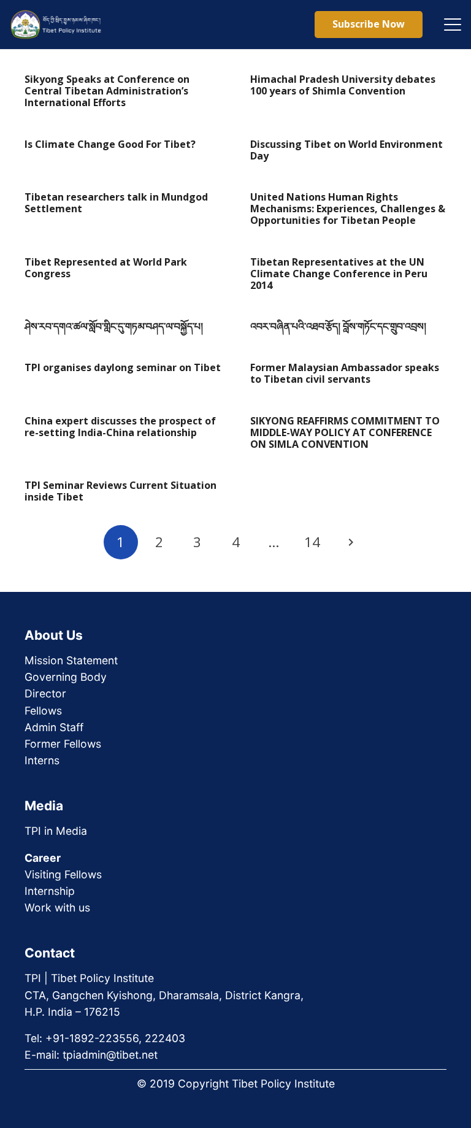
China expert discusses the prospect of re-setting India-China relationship (120, 426)
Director (45, 693)
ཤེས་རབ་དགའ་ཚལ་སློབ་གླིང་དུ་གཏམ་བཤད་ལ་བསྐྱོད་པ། (114, 326)
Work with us (57, 907)
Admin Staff (54, 727)
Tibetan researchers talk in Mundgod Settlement (116, 202)
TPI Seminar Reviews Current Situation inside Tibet (120, 491)
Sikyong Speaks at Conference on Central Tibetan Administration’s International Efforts (107, 90)
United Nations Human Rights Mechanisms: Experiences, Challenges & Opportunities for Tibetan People (347, 208)
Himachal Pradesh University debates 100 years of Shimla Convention (342, 85)
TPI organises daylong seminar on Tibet (123, 367)
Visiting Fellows (63, 874)
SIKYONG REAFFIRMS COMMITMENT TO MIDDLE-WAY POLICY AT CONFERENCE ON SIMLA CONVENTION (345, 432)
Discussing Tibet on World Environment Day (346, 150)
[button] (452, 24)
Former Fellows (63, 743)
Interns (42, 760)
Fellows (43, 710)
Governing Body (66, 676)
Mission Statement (71, 660)
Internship (50, 890)
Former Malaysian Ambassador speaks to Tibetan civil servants (344, 373)
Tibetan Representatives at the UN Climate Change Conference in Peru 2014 (338, 273)
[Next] (350, 542)
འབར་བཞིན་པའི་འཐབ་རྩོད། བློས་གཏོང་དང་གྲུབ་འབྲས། (338, 326)
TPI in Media (56, 830)
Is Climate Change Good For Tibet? (110, 144)
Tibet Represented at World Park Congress (106, 267)
